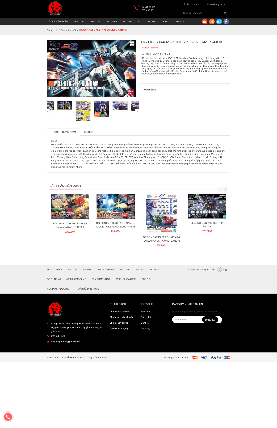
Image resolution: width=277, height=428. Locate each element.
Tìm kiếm (145, 311)
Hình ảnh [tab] (89, 132)
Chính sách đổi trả (119, 322)
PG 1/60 (127, 21)
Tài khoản (191, 4)
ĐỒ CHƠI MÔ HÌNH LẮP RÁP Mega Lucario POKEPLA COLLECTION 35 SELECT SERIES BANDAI (115, 226)
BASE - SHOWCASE (125, 279)
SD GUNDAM (54, 279)
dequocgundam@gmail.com (65, 341)
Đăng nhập (146, 317)
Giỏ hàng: (216, 4)
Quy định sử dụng (119, 328)
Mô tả (54, 141)
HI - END (151, 21)
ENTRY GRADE (106, 269)
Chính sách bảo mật (120, 311)
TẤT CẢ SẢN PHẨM (57, 21)
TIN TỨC (180, 21)
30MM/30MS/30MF (76, 279)
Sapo (104, 357)
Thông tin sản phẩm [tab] (63, 132)
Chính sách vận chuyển (122, 317)
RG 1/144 (95, 21)
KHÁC (166, 21)
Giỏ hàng (145, 328)
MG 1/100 (112, 21)
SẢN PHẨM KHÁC (101, 279)
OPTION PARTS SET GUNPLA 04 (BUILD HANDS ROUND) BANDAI (161, 239)
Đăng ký (145, 322)
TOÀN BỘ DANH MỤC (87, 288)
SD (139, 21)
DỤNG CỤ (147, 279)
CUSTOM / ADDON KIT (59, 288)
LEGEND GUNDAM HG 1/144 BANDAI (207, 225)
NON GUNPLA (54, 269)
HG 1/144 (79, 21)
